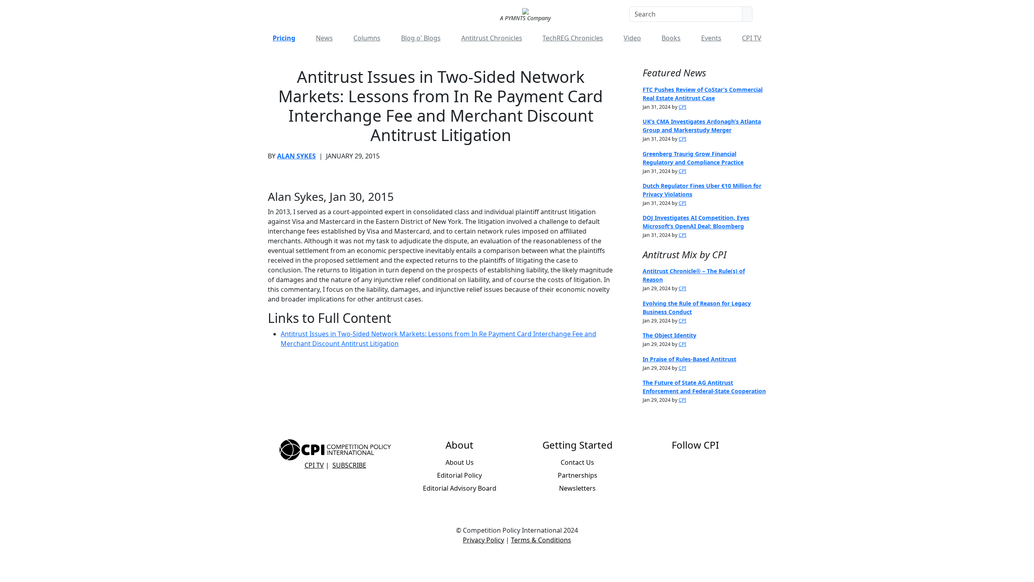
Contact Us (577, 462)
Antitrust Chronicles (491, 38)
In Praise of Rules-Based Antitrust (689, 359)
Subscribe (349, 465)
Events (711, 38)
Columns (366, 38)
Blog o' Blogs (421, 38)
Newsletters (577, 488)
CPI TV (751, 38)
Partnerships (577, 475)
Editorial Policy (459, 475)
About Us (460, 462)
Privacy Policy (483, 540)
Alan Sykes (296, 156)
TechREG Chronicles (572, 38)
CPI (682, 106)
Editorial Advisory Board (459, 488)
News (324, 38)
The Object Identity (669, 335)
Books (671, 38)
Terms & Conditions (541, 540)
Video (632, 38)
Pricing (284, 38)
